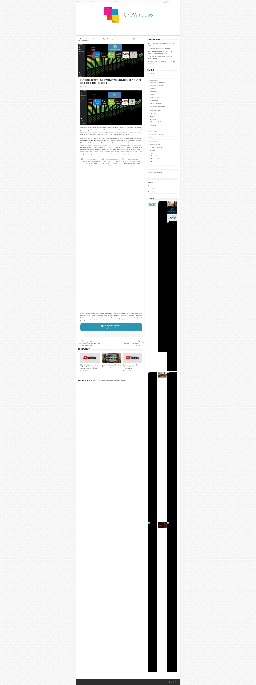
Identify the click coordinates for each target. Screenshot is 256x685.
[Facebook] (161, 2)
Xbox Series (154, 162)
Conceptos (153, 113)
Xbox (151, 153)
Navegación (154, 100)
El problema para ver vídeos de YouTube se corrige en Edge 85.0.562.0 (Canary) (89, 366)
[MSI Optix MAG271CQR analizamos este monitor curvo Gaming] (162, 276)
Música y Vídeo (97, 39)
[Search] (178, 1)
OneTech (117, 2)
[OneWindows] (128, 14)
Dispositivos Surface (156, 122)
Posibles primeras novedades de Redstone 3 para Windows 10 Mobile (131, 343)
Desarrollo (152, 116)
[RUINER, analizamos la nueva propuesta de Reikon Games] (162, 525)
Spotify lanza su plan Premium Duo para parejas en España (111, 366)
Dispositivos (153, 119)
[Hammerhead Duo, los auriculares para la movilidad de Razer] (152, 447)
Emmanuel (84, 86)
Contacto (124, 2)
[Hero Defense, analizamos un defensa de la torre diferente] (172, 597)
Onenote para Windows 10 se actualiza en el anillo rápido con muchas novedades (91, 343)
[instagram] (167, 2)
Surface (100, 2)
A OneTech (153, 74)
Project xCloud (155, 156)
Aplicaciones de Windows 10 (159, 82)
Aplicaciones (87, 39)
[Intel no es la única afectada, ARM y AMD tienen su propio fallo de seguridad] (172, 218)
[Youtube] (165, 2)
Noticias (152, 138)
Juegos (151, 128)
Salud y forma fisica (156, 103)
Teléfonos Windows (155, 144)
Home (81, 39)
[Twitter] (163, 2)
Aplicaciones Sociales (157, 85)
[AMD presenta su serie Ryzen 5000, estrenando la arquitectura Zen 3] (172, 447)
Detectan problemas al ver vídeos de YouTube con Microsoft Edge (131, 366)
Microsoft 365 (87, 2)
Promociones (153, 141)
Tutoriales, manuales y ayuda (158, 147)
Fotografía (154, 91)
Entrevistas (153, 125)
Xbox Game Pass (155, 159)
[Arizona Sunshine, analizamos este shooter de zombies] (172, 204)
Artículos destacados (108, 2)
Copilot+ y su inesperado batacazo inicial (159, 48)
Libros (153, 94)
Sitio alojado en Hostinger (155, 172)
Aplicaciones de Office (157, 134)
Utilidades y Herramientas (158, 106)
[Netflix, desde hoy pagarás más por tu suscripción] (172, 296)
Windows (79, 2)
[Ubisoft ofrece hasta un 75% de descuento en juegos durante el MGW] (152, 597)
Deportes (153, 88)
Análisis (152, 77)
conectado (108, 380)
